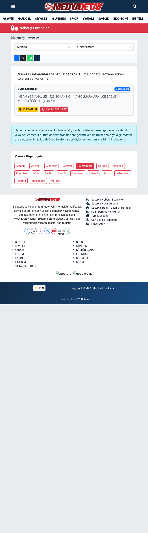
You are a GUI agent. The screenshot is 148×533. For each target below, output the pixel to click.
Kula (36, 173)
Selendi (93, 173)
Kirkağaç (117, 166)
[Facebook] (27, 231)
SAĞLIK (103, 18)
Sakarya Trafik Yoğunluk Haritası (111, 207)
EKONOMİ (120, 18)
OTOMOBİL (82, 258)
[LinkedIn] (47, 231)
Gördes (102, 166)
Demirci (67, 166)
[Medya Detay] (74, 7)
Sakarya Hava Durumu (104, 203)
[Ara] (135, 6)
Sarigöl (62, 173)
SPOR (74, 18)
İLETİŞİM (20, 262)
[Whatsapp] (67, 231)
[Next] (61, 231)
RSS (41, 288)
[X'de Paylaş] (23, 58)
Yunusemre (38, 180)
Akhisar (35, 166)
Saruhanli (77, 173)
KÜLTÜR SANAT (85, 250)
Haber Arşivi (98, 223)
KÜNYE (80, 262)
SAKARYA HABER (25, 266)
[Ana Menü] (13, 6)
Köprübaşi (22, 173)
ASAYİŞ (8, 18)
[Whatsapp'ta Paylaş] (30, 58)
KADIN (19, 258)
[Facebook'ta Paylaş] (16, 58)
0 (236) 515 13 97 (56, 109)
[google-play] (83, 273)
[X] (34, 231)
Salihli (48, 173)
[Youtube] (54, 231)
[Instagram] (40, 231)
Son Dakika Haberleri (104, 219)
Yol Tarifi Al (30, 109)
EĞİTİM (137, 18)
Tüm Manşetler (100, 215)
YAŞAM (88, 18)
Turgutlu (21, 180)
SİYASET (41, 18)
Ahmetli (20, 166)
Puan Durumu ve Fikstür (105, 211)
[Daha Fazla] (37, 58)
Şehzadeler (122, 173)
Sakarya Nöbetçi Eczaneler (107, 199)
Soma (106, 173)
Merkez (55, 180)
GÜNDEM (59, 18)
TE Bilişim (83, 299)
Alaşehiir (51, 166)
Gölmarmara (84, 166)
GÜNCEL (24, 18)
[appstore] (64, 273)
